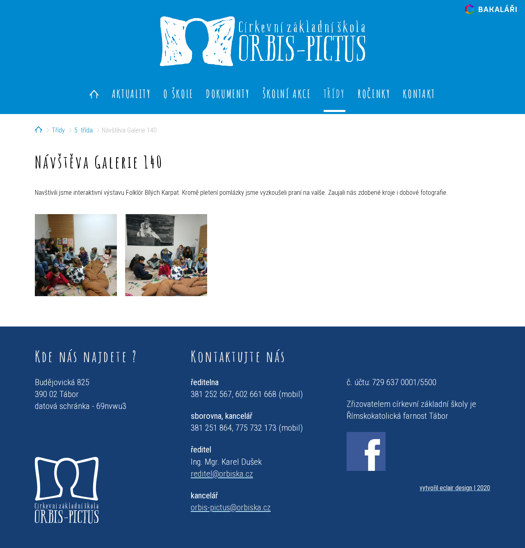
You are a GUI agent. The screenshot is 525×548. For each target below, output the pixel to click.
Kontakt (419, 93)
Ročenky (374, 93)
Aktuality (131, 93)
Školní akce (286, 93)
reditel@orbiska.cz (222, 474)
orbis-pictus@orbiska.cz (231, 507)
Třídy (334, 93)
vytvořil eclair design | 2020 (455, 488)
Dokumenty (228, 93)
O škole (178, 93)
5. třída (83, 130)
